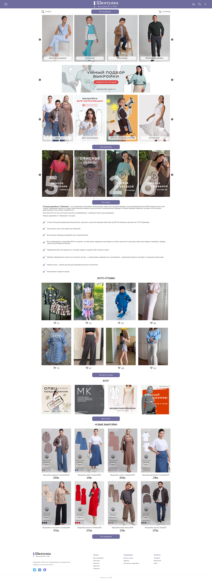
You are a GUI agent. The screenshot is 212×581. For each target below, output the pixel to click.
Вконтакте (157, 560)
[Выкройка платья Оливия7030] (122, 450)
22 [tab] (114, 143)
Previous (40, 39)
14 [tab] (121, 63)
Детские (96, 563)
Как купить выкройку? (131, 563)
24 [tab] (118, 143)
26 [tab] (123, 143)
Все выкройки (105, 12)
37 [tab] (147, 143)
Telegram (157, 558)
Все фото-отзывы (106, 375)
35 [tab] (143, 143)
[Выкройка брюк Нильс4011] (122, 503)
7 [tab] (105, 63)
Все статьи (106, 419)
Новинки (96, 568)
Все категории (106, 147)
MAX (155, 563)
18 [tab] (105, 143)
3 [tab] (96, 63)
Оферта (126, 560)
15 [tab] (123, 63)
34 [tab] (140, 143)
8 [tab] (107, 63)
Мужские (96, 566)
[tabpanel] (57, 38)
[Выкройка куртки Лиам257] (155, 503)
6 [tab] (103, 63)
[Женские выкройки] (57, 38)
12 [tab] (116, 63)
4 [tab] (98, 63)
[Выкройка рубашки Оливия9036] (56, 450)
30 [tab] (132, 143)
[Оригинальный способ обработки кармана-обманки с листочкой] (89, 399)
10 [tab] (112, 63)
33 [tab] (138, 143)
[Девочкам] (89, 38)
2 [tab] (94, 63)
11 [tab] (114, 63)
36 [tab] (145, 143)
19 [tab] (107, 143)
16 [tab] (101, 143)
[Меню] (5, 4)
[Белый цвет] (154, 118)
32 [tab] (136, 143)
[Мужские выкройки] (154, 38)
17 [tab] (103, 143)
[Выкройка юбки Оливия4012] (89, 450)
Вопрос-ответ (128, 558)
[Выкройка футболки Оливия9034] (155, 450)
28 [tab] (127, 143)
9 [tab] (109, 63)
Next (172, 39)
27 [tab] (125, 143)
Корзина (166, 12)
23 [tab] (116, 143)
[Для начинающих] (89, 118)
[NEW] (57, 118)
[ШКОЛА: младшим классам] (122, 118)
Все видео (106, 202)
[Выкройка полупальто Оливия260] (56, 503)
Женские (96, 560)
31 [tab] (134, 143)
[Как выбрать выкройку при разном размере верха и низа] (155, 399)
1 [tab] (67, 143)
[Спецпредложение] (56, 399)
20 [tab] (109, 143)
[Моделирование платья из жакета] (122, 399)
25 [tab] (120, 143)
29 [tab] (129, 143)
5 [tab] (100, 63)
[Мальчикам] (122, 38)
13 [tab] (118, 63)
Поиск (48, 12)
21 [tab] (112, 143)
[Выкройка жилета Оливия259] (89, 503)
